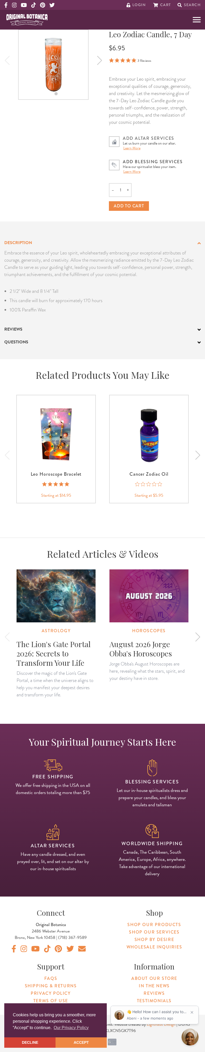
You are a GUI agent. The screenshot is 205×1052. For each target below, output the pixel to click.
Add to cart (129, 206)
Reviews (154, 993)
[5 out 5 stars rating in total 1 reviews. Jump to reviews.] (56, 484)
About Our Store (154, 978)
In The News (154, 986)
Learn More (131, 148)
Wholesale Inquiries (154, 947)
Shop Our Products (154, 925)
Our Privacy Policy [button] (71, 1027)
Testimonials (154, 1001)
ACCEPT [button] (81, 1042)
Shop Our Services (154, 932)
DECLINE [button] (30, 1042)
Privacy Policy (50, 993)
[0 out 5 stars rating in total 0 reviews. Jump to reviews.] (149, 484)
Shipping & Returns (51, 986)
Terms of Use (50, 1001)
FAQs (50, 978)
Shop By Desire (154, 939)
